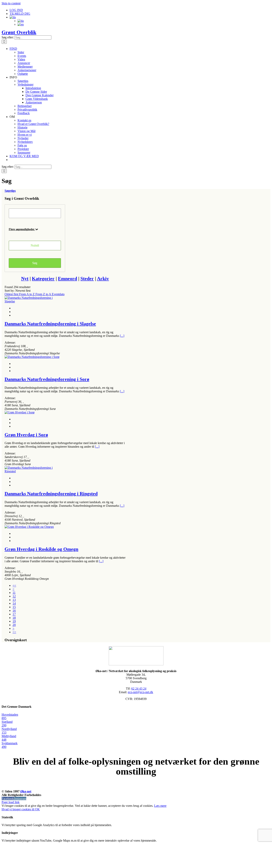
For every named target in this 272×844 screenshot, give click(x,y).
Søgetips (10, 190)
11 (14, 592)
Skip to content (11, 3)
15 (14, 607)
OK (37, 809)
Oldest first (12, 294)
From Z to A (43, 294)
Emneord (67, 278)
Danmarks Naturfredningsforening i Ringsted (51, 493)
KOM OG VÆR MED (136, 786)
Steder (87, 278)
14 (14, 603)
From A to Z (27, 294)
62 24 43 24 (138, 688)
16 (14, 610)
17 (14, 614)
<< (14, 585)
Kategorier (43, 278)
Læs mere (160, 805)
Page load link (11, 802)
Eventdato (58, 294)
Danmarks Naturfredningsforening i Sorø (47, 379)
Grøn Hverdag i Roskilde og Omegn (41, 549)
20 (14, 625)
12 (14, 596)
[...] (122, 335)
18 (14, 617)
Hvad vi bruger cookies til (18, 809)
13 (14, 599)
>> (14, 632)
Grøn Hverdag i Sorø (26, 434)
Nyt (24, 278)
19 (14, 621)
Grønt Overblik (19, 32)
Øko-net (25, 791)
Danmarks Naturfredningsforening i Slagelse (50, 323)
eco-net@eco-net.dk (140, 692)
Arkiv (103, 278)
